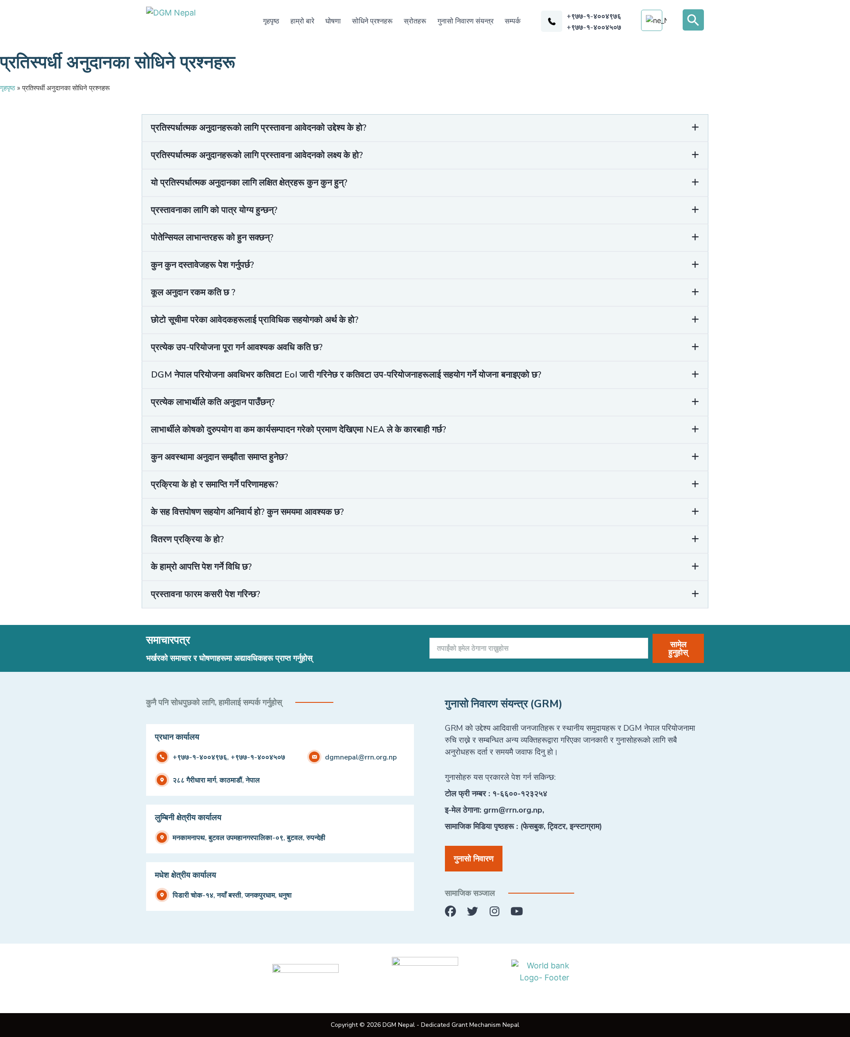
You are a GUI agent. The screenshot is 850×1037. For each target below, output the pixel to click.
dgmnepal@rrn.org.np (361, 757)
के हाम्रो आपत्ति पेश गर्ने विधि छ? (201, 567)
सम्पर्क (513, 21)
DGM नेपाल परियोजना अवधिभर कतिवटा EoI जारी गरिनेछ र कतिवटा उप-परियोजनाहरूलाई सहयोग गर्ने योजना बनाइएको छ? (346, 375)
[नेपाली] (656, 20)
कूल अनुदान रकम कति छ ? (193, 292)
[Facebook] (450, 911)
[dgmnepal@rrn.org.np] (314, 757)
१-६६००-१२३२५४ (519, 793)
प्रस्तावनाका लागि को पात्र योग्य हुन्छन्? (214, 210)
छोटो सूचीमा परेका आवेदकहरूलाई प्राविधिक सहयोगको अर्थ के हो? (255, 320)
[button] (693, 20)
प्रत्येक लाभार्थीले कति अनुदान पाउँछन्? (213, 402)
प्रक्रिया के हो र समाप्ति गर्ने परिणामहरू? (214, 484)
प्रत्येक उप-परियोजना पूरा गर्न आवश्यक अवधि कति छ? (237, 347)
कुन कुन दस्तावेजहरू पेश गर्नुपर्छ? (202, 265)
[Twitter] (472, 911)
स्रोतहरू (415, 21)
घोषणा (333, 21)
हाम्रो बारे (302, 21)
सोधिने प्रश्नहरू (372, 21)
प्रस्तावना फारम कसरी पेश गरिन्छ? (205, 594)
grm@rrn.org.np (512, 810)
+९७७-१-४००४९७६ (594, 16)
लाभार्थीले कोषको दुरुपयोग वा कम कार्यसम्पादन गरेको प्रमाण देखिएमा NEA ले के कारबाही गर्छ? (298, 430)
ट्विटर (557, 826)
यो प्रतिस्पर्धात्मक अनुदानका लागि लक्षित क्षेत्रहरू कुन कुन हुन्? (249, 183)
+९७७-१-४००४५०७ (594, 27)
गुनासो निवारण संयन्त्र (465, 21)
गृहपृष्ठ (271, 21)
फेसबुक (533, 826)
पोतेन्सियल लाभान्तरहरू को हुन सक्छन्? (212, 237)
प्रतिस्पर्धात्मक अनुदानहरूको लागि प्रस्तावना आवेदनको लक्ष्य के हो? (257, 155)
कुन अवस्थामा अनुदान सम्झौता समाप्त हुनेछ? (219, 457)
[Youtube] (516, 911)
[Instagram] (494, 911)
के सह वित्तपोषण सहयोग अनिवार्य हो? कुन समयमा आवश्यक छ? (247, 512)
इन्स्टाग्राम (584, 826)
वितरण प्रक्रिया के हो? (187, 539)
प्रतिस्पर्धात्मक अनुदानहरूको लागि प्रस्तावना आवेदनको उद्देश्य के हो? (259, 128)
